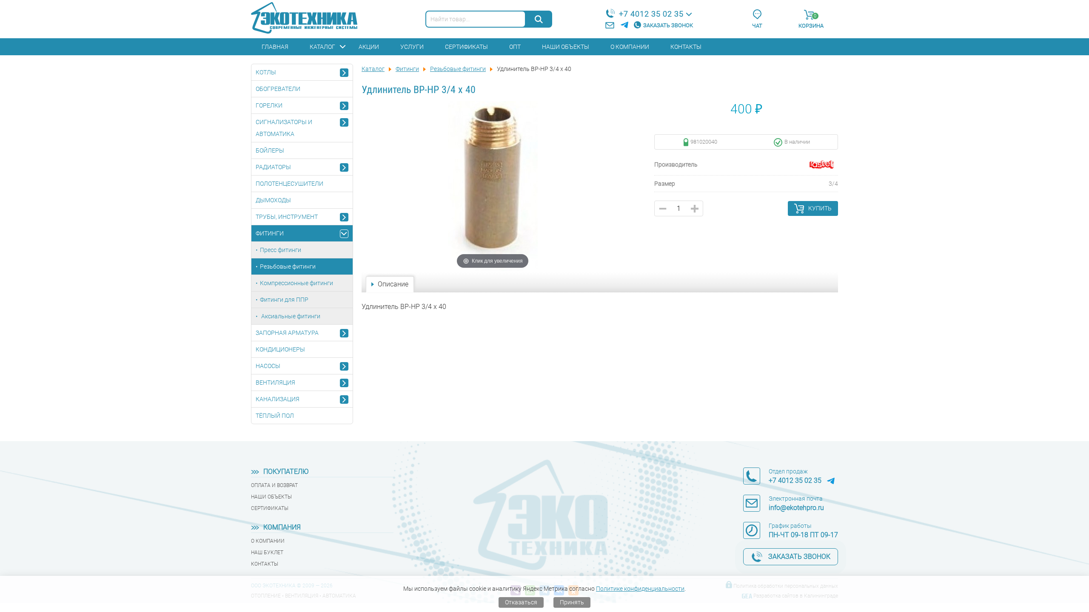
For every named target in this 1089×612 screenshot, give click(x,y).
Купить (820, 208)
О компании (629, 46)
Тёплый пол (275, 415)
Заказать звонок (668, 25)
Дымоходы (273, 200)
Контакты (685, 46)
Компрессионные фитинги (296, 283)
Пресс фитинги (280, 249)
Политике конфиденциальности (640, 588)
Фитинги (270, 233)
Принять (572, 602)
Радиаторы (273, 167)
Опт (515, 46)
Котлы (266, 72)
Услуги (412, 46)
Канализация (277, 399)
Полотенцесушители (289, 183)
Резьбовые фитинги (288, 266)
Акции (369, 46)
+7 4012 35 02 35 (651, 13)
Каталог (322, 46)
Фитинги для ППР (284, 299)
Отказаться (521, 602)
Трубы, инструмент (287, 216)
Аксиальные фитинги (290, 316)
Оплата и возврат (274, 485)
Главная (275, 46)
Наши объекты (565, 46)
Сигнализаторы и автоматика (284, 128)
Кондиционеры (280, 349)
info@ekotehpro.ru (796, 508)
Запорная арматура (287, 332)
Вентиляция (275, 382)
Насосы (268, 366)
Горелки (269, 105)
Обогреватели (278, 88)
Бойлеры (270, 150)
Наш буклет (267, 552)
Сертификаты (466, 46)
